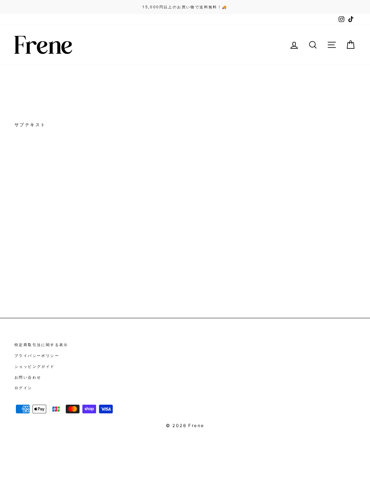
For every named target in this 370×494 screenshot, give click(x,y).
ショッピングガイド (34, 366)
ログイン (23, 388)
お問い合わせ (27, 377)
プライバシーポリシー (36, 355)
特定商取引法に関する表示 (41, 344)
